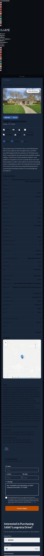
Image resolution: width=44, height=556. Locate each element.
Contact (2, 45)
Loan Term (7, 545)
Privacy (10, 504)
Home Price (7, 536)
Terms (33, 502)
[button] (22, 357)
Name (9, 466)
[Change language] (1, 2)
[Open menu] (0, 74)
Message (10, 481)
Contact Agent (22, 508)
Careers (2, 44)
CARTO (39, 377)
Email (26, 474)
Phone (9, 474)
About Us (2, 33)
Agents (2, 40)
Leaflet (15, 377)
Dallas (10, 85)
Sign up (2, 27)
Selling (1, 37)
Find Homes (3, 42)
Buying (2, 35)
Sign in (6, 27)
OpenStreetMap (23, 377)
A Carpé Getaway (4, 39)
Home (5, 85)
